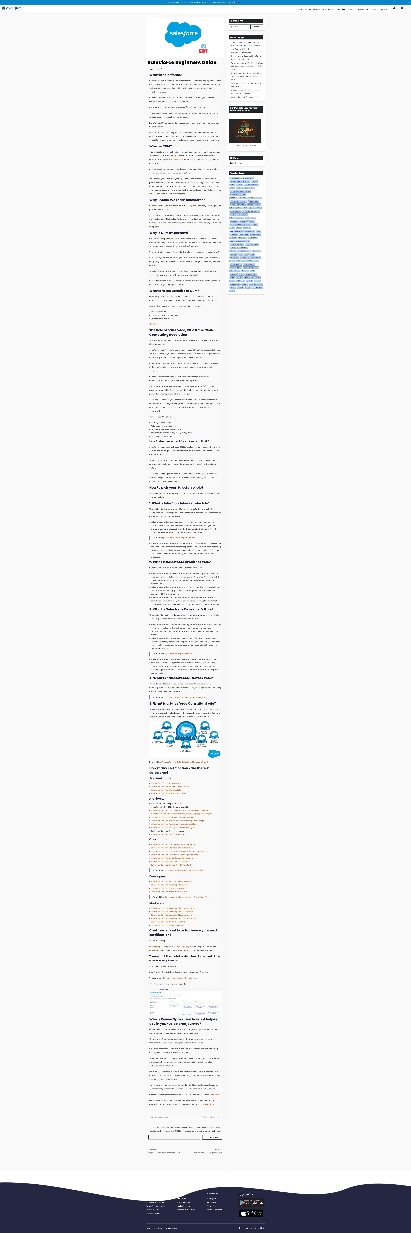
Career (252, 221)
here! (237, 2)
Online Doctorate (236, 267)
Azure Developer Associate (239, 214)
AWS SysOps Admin (254, 204)
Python (239, 277)
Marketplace (208, 1104)
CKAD (255, 224)
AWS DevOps (254, 201)
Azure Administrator (243, 208)
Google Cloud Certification (238, 247)
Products (383, 9)
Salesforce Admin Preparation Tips (180, 537)
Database (234, 234)
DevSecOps (242, 238)
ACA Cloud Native (247, 178)
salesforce (216, 1117)
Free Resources (362, 9)
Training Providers (183, 1206)
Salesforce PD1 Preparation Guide (179, 653)
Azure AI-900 (256, 208)
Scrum (257, 281)
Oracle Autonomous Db (251, 267)
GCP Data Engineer (252, 244)
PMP (241, 274)
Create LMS (302, 9)
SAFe (232, 281)
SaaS (194, 206)
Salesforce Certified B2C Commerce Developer (171, 881)
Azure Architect (235, 211)
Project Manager (251, 274)
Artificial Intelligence (251, 184)
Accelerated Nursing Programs (240, 181)
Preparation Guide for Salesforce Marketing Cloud (185, 762)
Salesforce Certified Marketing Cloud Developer (171, 915)
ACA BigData (235, 178)
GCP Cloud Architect (237, 244)
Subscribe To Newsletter (186, 1210)
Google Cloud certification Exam (240, 251)
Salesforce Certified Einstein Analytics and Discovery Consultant (179, 851)
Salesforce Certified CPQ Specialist (166, 790)
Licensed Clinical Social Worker (250, 257)
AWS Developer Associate (238, 201)
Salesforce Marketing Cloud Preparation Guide (185, 697)
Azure (233, 208)
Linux (232, 261)
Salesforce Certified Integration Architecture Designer (174, 824)
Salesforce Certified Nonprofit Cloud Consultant (172, 858)
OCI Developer (253, 261)
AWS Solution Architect (237, 204)
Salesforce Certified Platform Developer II (169, 891)
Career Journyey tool (184, 946)
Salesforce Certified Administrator (166, 783)
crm (209, 1117)
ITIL (246, 254)
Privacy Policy (212, 1206)
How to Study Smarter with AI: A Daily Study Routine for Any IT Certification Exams (246, 76)
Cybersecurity (250, 231)
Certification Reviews (237, 224)
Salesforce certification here (185, 978)
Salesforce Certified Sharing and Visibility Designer (173, 827)
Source (153, 324)
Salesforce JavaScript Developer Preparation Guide (187, 897)
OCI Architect (241, 261)
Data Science (244, 234)
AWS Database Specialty (238, 198)
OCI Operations (248, 264)
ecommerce (253, 238)
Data (258, 231)
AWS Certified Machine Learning (240, 191)
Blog (374, 9)
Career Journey (328, 9)
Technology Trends (256, 284)
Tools (248, 287)
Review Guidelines (183, 1202)
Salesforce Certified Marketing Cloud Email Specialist (174, 918)
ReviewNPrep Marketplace (155, 1206)
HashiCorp (256, 251)
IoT (241, 254)
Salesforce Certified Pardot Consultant (168, 922)
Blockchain (234, 221)
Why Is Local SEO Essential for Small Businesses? (246, 85)
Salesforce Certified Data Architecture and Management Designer (179, 810)
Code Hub (341, 9)
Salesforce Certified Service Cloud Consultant (171, 865)
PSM (232, 277)
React (246, 277)
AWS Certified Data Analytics (246, 188)
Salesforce (163, 1117)
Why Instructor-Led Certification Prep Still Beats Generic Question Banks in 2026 (247, 66)
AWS (232, 188)
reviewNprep (255, 277)
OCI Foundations (236, 264)
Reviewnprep (154, 946)
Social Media (235, 284)
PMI (253, 271)
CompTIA (247, 228)
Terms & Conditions (214, 1210)
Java (252, 254)
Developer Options (153, 1213)
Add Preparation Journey (155, 1202)
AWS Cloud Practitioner (238, 194)
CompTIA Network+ (236, 231)
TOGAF (241, 287)
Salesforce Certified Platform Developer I (169, 888)
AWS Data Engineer (255, 198)
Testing (233, 287)
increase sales (177, 159)
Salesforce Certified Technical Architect (168, 834)
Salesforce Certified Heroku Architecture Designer (172, 817)
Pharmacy (245, 271)
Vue (232, 291)
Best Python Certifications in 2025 (245, 97)
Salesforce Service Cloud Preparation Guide (184, 870)
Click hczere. (215, 1095)
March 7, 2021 (155, 69)
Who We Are (181, 1199)
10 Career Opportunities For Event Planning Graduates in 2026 (245, 92)
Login (148, 1199)
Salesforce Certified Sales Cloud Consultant (170, 861)
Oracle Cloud (235, 271)
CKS (232, 228)
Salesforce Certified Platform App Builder (168, 793)
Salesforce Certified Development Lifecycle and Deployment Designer (181, 814)
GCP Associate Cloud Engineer (240, 241)
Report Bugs (211, 1202)
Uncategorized (257, 287)
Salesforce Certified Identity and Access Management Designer (178, 820)
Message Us (211, 1199)
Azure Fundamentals (237, 218)
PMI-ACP (233, 274)
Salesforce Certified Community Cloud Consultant (173, 844)
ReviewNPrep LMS (152, 1210)
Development (255, 234)
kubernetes (234, 257)
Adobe (254, 181)
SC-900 (250, 281)
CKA (248, 224)
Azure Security (251, 218)
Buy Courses (314, 9)
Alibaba (240, 184)
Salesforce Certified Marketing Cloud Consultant (172, 911)
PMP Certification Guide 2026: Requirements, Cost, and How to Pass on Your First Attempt (246, 56)
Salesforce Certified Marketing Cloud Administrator (173, 908)
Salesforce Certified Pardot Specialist (167, 925)
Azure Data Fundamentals (250, 211)
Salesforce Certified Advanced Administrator (170, 786)
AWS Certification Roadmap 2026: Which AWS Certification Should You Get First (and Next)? (246, 45)
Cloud (239, 228)
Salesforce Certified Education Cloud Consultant (172, 848)
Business (243, 221)
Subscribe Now (212, 1137)
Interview (233, 254)
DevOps (233, 238)
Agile (232, 184)
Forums (350, 9)
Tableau (244, 284)
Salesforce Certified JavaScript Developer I (169, 885)
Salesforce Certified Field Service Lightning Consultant (174, 854)
